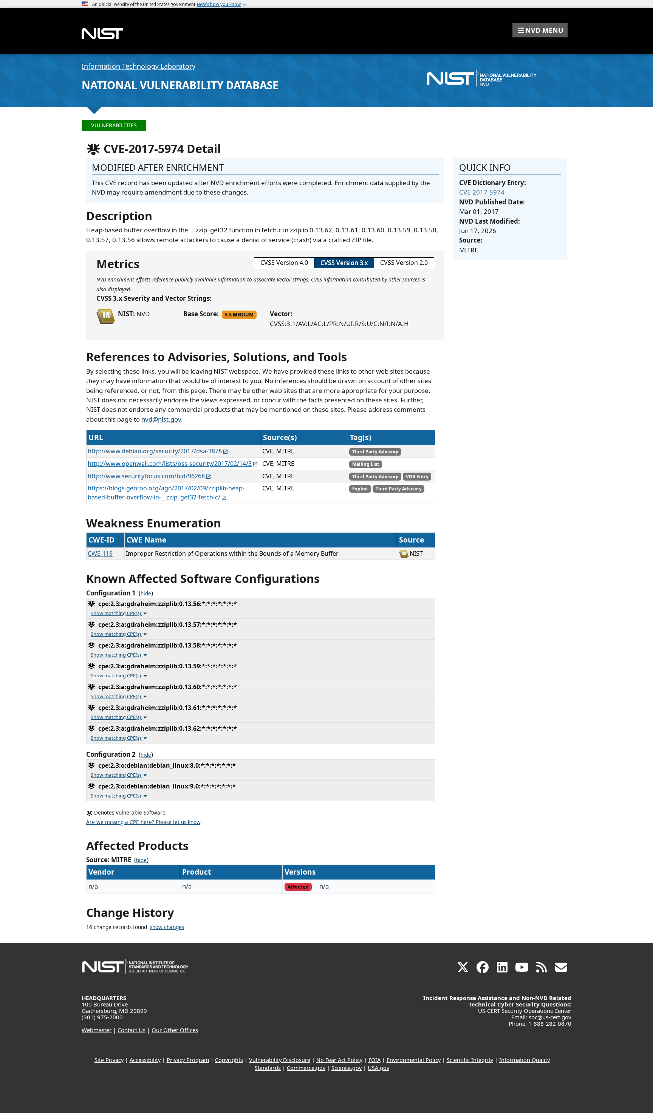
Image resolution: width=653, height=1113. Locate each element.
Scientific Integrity (470, 1060)
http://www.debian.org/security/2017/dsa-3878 (155, 451)
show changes (167, 927)
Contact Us (131, 1030)
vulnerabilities (114, 125)
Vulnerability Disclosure (279, 1060)
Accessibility (145, 1060)
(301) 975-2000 (102, 1017)
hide (146, 593)
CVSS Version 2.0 (404, 262)
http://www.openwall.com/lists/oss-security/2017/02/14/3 (170, 463)
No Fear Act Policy (339, 1060)
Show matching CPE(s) (116, 613)
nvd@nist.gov (161, 419)
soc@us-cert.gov (550, 1017)
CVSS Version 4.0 (284, 262)
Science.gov (346, 1067)
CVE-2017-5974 (481, 192)
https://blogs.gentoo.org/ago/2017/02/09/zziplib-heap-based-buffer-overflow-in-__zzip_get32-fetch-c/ (166, 492)
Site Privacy (109, 1060)
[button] (540, 30)
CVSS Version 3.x (344, 262)
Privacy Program (188, 1060)
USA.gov (378, 1067)
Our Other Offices (175, 1030)
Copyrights (229, 1060)
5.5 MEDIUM (239, 314)
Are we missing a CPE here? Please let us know (143, 822)
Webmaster (96, 1030)
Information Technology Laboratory (138, 66)
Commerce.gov (306, 1067)
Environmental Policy (414, 1060)
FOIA (374, 1060)
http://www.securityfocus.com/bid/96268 (146, 476)
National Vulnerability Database (180, 85)
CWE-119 (100, 553)
